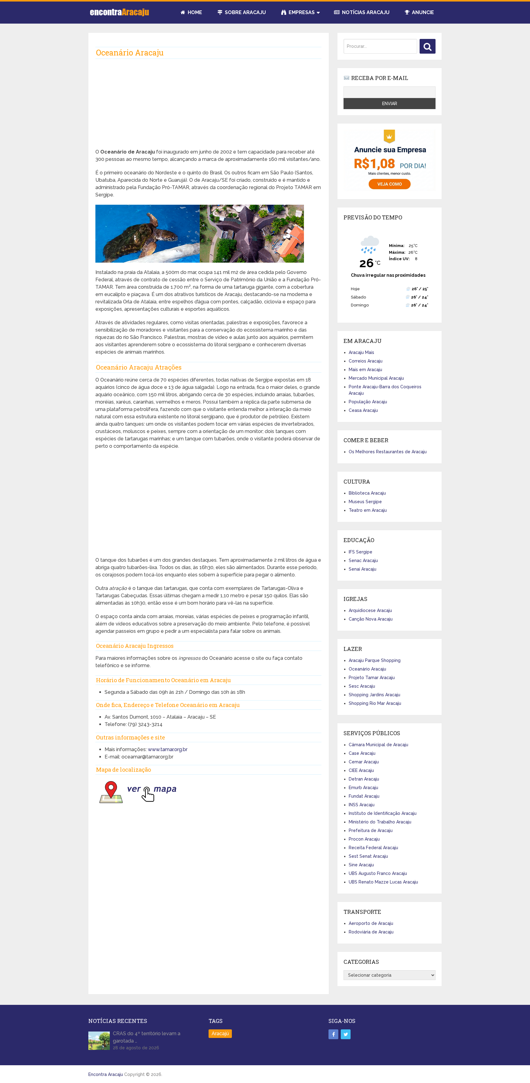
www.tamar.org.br (167, 749)
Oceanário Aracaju (367, 669)
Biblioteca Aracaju (367, 493)
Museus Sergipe (365, 501)
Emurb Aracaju (363, 787)
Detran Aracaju (364, 779)
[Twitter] (346, 1034)
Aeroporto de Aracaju (371, 923)
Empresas (301, 12)
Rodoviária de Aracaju (371, 931)
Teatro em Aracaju (368, 510)
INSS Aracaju (361, 804)
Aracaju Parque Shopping (375, 660)
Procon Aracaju (364, 839)
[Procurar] (428, 46)
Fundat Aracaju (364, 796)
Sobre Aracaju (245, 12)
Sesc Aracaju (362, 686)
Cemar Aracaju (364, 761)
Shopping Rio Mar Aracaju (375, 703)
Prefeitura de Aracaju (371, 830)
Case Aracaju (362, 753)
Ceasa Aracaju (363, 410)
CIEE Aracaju (361, 770)
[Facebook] (333, 1034)
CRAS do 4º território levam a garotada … (146, 1037)
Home (194, 12)
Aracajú (220, 1033)
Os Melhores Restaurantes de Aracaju (388, 451)
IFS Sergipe (360, 551)
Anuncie (422, 12)
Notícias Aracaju (365, 12)
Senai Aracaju (362, 569)
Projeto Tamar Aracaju (372, 677)
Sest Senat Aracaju (368, 856)
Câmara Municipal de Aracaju (378, 744)
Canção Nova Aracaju (371, 619)
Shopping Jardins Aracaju (374, 694)
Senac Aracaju (363, 560)
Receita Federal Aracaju (373, 847)
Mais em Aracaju (365, 369)
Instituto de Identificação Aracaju (383, 813)
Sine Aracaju (361, 864)
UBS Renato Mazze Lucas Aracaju (383, 882)
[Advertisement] (208, 105)
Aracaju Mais (361, 352)
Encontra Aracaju (105, 1074)
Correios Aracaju (365, 361)
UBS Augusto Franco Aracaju (378, 873)
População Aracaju (368, 401)
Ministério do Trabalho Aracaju (380, 821)
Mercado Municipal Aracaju (376, 378)
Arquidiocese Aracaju (370, 610)
